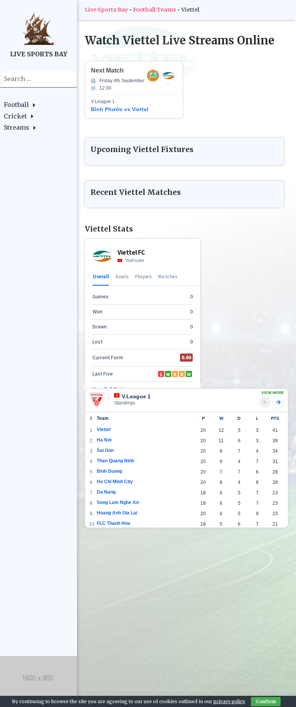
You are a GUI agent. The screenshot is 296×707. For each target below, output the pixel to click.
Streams (16, 127)
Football (16, 104)
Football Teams (154, 9)
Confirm (266, 701)
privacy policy (229, 701)
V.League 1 (136, 396)
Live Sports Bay (106, 9)
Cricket (15, 116)
